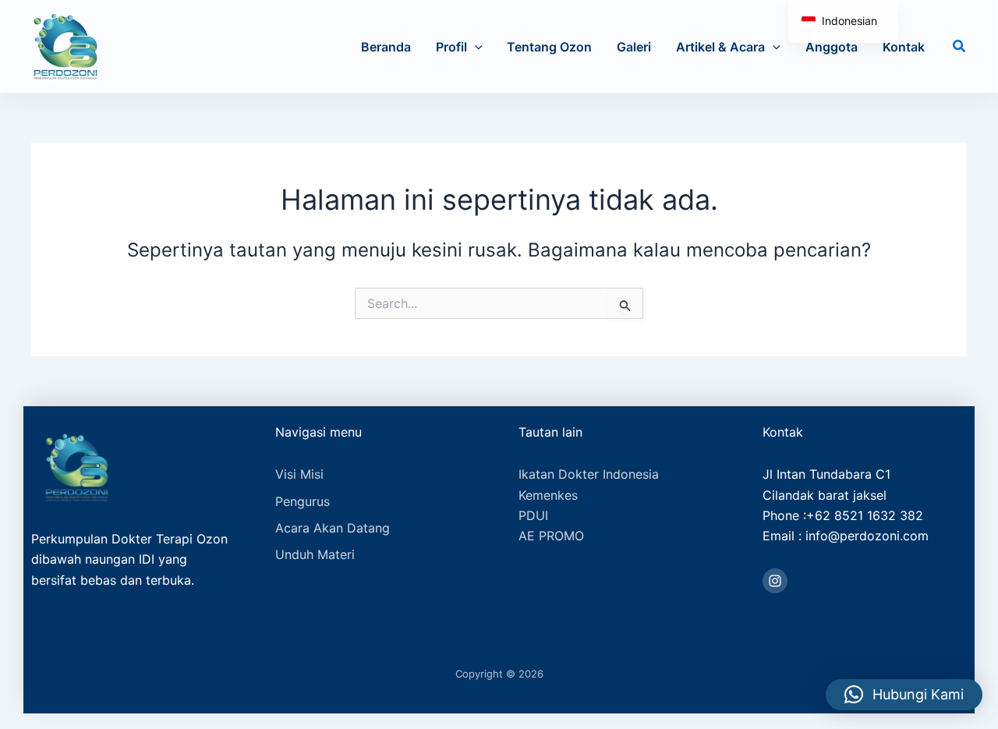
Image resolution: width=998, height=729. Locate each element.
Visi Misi (299, 474)
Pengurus (302, 501)
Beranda (386, 47)
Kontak (904, 47)
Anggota (831, 47)
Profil (451, 47)
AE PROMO (551, 535)
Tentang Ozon (549, 47)
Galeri (634, 47)
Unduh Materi (315, 554)
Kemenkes (548, 495)
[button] (475, 46)
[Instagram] (775, 580)
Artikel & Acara (720, 47)
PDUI (533, 515)
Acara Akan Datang (332, 528)
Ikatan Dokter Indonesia (588, 474)
